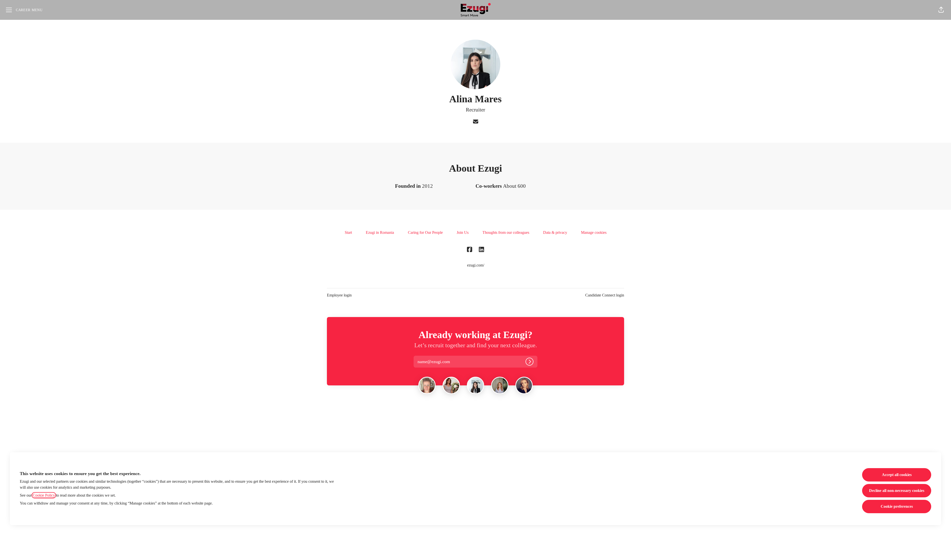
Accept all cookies (897, 475)
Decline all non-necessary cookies (896, 490)
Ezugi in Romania (380, 232)
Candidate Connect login (604, 295)
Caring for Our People (425, 232)
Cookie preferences (897, 506)
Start (348, 232)
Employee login (339, 295)
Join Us (463, 232)
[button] (941, 10)
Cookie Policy (44, 495)
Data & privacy (555, 232)
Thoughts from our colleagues (505, 232)
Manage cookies (594, 232)
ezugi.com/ (475, 265)
